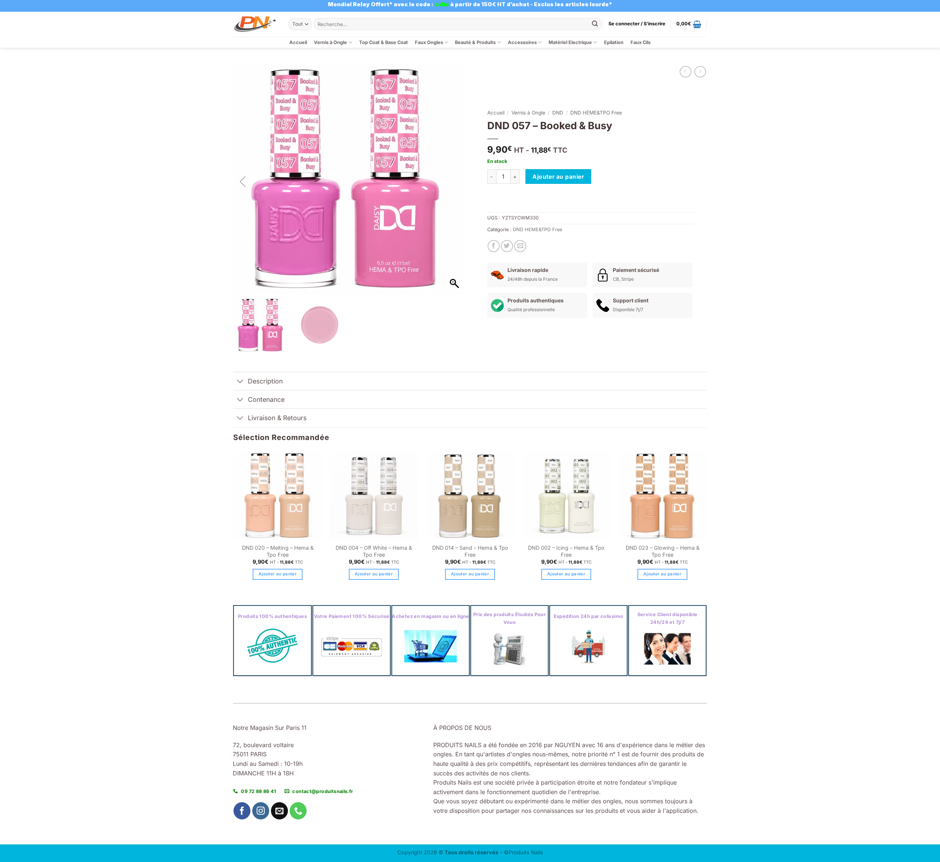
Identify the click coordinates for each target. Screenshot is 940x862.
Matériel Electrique (570, 42)
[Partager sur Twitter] (507, 246)
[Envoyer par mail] (520, 246)
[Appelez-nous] (298, 810)
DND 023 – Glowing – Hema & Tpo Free (662, 551)
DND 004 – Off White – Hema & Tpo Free (374, 551)
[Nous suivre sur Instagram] (261, 810)
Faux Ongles (429, 42)
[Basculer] (240, 382)
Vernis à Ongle (330, 42)
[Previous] (233, 522)
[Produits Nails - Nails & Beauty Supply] (255, 24)
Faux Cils (640, 42)
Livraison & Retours (277, 418)
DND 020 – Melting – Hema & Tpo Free (278, 551)
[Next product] (685, 71)
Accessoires (522, 42)
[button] (636, 24)
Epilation (613, 42)
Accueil (298, 42)
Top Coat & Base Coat (383, 42)
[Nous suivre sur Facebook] (242, 810)
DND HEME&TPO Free (596, 113)
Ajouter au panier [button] (277, 574)
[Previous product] (700, 71)
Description (265, 381)
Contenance (266, 399)
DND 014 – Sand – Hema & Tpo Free (470, 551)
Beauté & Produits (475, 42)
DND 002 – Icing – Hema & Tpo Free (566, 551)
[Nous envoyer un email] (279, 810)
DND (557, 113)
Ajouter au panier (558, 176)
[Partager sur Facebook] (494, 246)
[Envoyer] (595, 24)
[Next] (706, 522)
